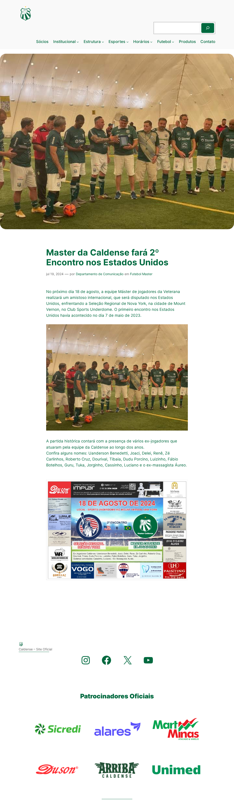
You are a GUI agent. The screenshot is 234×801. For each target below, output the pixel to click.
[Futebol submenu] (173, 41)
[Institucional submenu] (78, 41)
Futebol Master (141, 274)
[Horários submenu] (151, 41)
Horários (141, 41)
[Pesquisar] (207, 28)
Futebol (164, 41)
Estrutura (92, 41)
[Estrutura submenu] (103, 41)
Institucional (64, 41)
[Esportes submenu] (127, 41)
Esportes (117, 41)
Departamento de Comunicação (99, 274)
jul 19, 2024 (55, 274)
